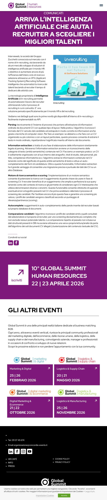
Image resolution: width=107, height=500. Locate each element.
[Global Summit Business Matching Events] (53, 482)
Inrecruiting (58, 103)
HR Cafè (12, 459)
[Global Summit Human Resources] (24, 5)
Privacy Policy (62, 462)
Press (11, 466)
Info (10, 462)
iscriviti (16, 280)
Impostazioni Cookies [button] (45, 495)
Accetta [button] (64, 495)
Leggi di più (90, 491)
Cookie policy (62, 459)
